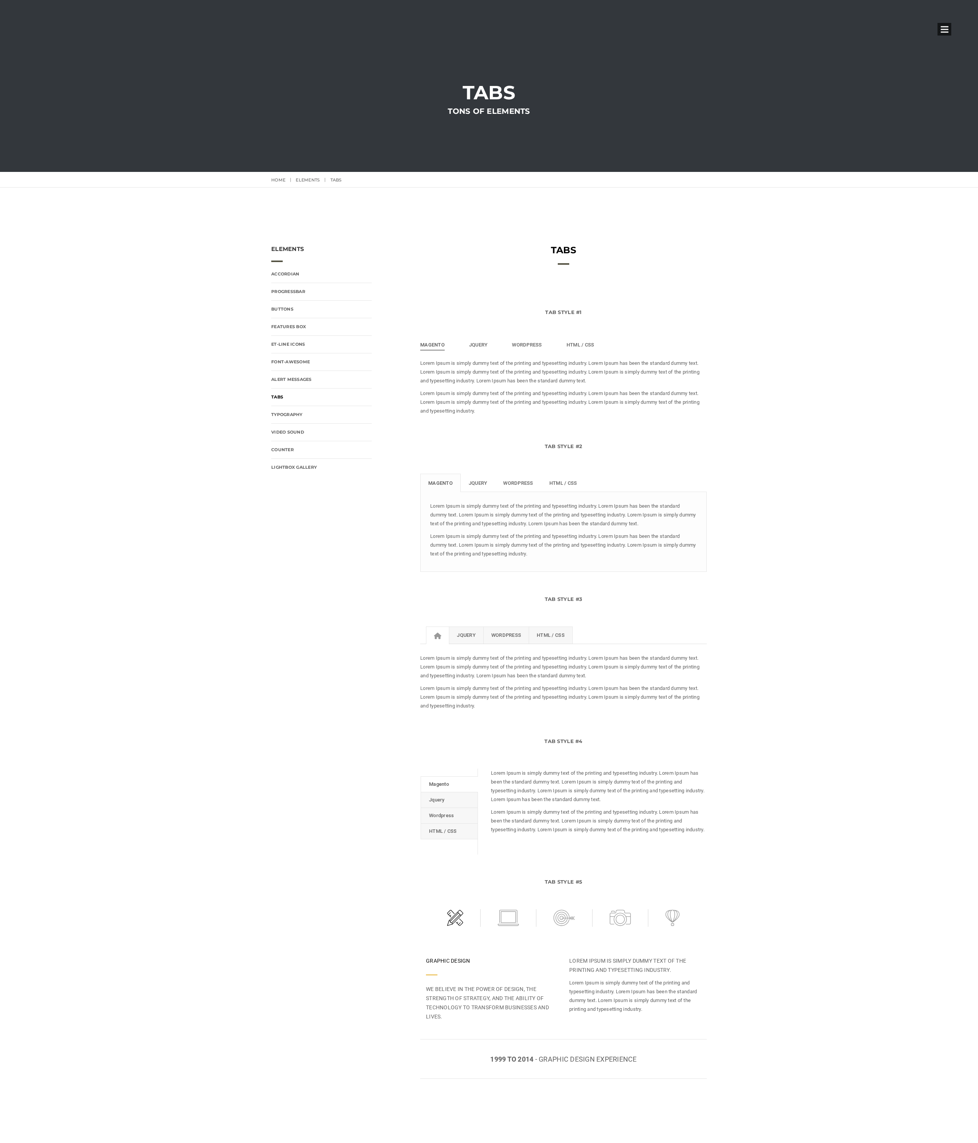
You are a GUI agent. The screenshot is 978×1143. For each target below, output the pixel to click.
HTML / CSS (580, 345)
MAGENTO (432, 345)
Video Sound (287, 432)
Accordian (285, 274)
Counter (282, 449)
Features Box (288, 326)
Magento (440, 483)
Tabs (277, 397)
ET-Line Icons (288, 344)
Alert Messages (291, 379)
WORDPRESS (527, 345)
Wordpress (518, 483)
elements (308, 180)
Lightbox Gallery (294, 467)
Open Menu (944, 29)
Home (278, 180)
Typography (287, 414)
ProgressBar (288, 291)
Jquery (478, 483)
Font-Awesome (290, 361)
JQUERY (478, 345)
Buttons (282, 309)
